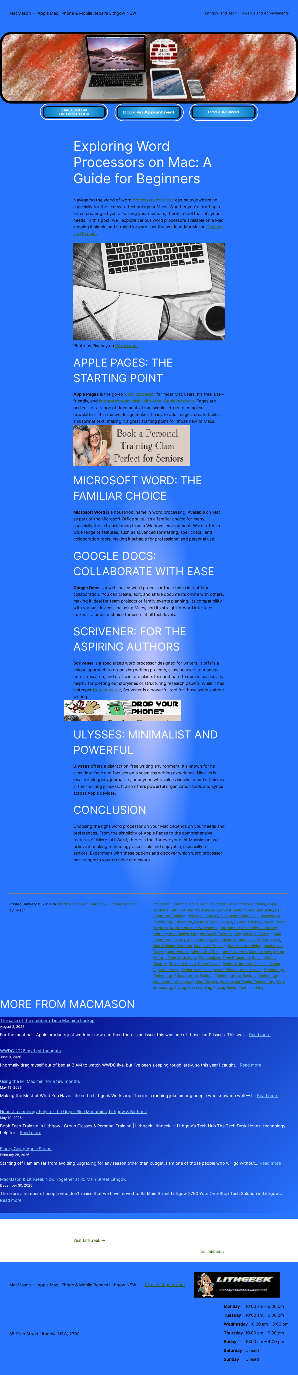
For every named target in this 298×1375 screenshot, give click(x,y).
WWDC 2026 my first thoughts (30, 1050)
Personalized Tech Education (224, 957)
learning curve (107, 689)
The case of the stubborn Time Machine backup (47, 1020)
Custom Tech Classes (213, 922)
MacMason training (244, 945)
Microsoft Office (205, 951)
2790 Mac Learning (170, 904)
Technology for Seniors (235, 975)
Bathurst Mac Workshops (193, 910)
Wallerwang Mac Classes (196, 981)
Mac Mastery (224, 940)
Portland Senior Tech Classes (194, 963)
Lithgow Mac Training (253, 934)
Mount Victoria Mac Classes (246, 951)
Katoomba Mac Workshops (193, 927)
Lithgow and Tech (72, 904)
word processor (139, 394)
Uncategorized (122, 904)
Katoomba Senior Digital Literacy (249, 927)
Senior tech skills (196, 969)
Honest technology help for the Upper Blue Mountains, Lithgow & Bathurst (73, 1111)
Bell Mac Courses (203, 916)
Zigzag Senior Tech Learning (238, 987)
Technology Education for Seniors (183, 975)
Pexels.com (126, 345)
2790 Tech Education (207, 904)
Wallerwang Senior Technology (247, 981)
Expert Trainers (247, 922)
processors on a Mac (153, 199)
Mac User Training (210, 945)
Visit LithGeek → (89, 1240)
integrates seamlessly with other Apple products (146, 400)
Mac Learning (199, 940)
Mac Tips (99, 904)
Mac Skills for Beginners (259, 940)
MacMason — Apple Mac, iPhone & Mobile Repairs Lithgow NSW (72, 13)
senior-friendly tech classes (237, 969)
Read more (260, 1034)
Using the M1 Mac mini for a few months (40, 1081)
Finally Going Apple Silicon (26, 1148)
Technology (274, 969)
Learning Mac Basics (171, 934)
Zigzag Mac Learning (192, 987)
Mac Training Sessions (172, 945)
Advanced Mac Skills (246, 904)
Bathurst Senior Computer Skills (245, 910)
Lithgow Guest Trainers (211, 934)
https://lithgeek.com (165, 1284)
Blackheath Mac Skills (239, 916)
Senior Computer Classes (245, 963)
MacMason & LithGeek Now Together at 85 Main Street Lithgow (63, 1179)
